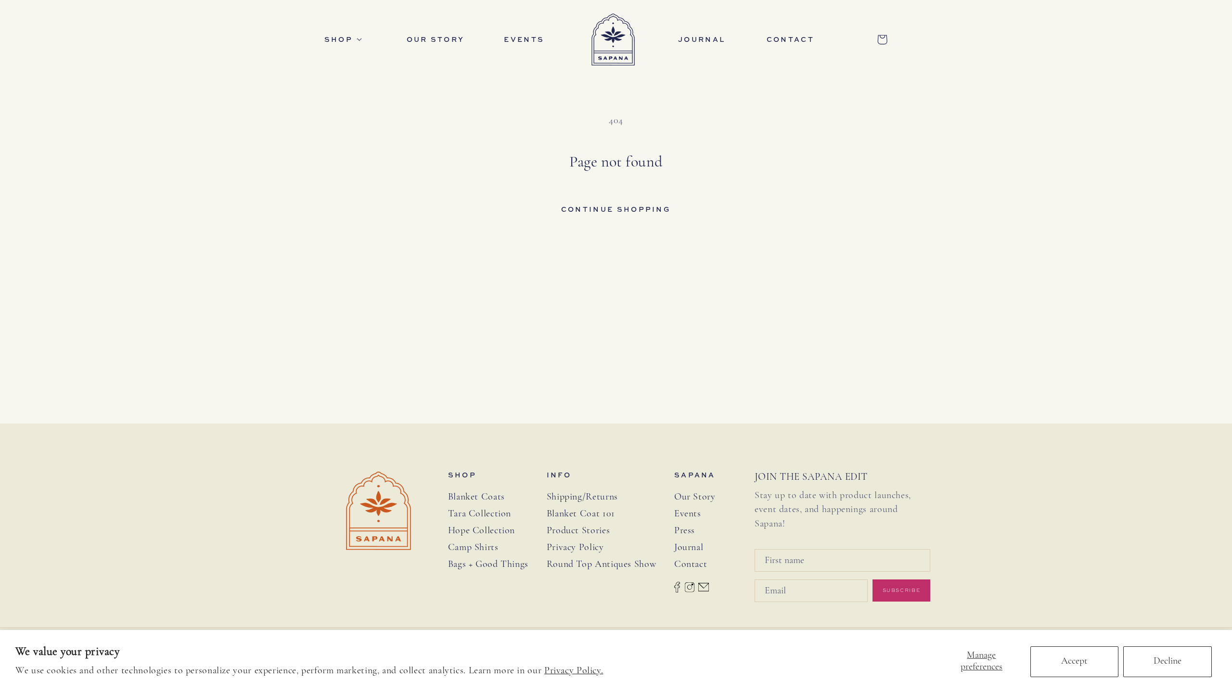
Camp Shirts (473, 547)
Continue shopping (616, 209)
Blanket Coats (476, 497)
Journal (688, 547)
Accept (1074, 661)
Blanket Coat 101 (581, 514)
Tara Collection (479, 514)
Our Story (695, 497)
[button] (346, 39)
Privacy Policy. (573, 671)
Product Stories (578, 531)
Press (684, 531)
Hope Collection (481, 531)
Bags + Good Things (488, 564)
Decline (1167, 661)
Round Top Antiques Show (601, 564)
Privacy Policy (575, 547)
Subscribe (902, 590)
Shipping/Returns (582, 497)
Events (687, 514)
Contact (690, 564)
